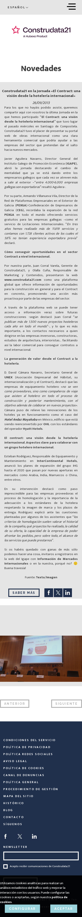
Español (16, 7)
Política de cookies (23, 768)
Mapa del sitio (18, 796)
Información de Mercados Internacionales (41, 561)
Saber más (23, 592)
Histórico (13, 803)
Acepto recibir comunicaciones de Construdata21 (40, 866)
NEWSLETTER (15, 846)
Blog (8, 810)
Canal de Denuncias (23, 775)
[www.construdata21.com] (41, 32)
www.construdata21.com (22, 279)
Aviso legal (15, 761)
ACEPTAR (63, 908)
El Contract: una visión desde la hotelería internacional (41, 119)
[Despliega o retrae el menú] (71, 6)
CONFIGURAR (22, 908)
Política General (21, 782)
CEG (20, 210)
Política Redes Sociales (28, 754)
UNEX (8, 377)
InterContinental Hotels (57, 461)
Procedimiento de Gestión (30, 789)
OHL (46, 424)
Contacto (13, 817)
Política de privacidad (27, 747)
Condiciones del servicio (29, 740)
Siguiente (66, 703)
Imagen (51, 577)
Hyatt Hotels (32, 428)
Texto (40, 577)
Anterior (14, 703)
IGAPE (71, 163)
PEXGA (21, 205)
